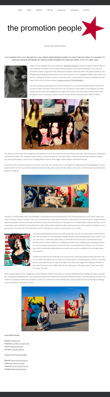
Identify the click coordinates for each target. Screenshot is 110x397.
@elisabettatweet (17, 346)
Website (39, 10)
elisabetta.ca (15, 341)
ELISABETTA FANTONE (20, 344)
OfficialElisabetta (17, 349)
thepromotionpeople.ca (19, 360)
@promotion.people (19, 369)
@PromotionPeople (17, 363)
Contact (86, 10)
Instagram (74, 10)
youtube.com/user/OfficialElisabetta (70, 80)
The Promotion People (20, 366)
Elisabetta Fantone (71, 66)
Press (29, 10)
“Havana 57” (94, 165)
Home (20, 10)
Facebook (62, 10)
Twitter (50, 10)
